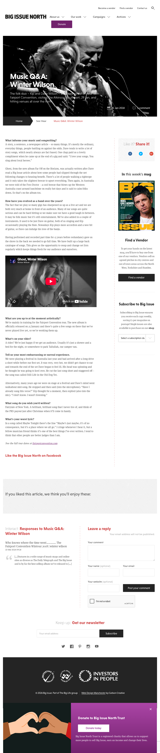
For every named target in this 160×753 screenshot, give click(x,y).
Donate (62, 24)
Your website (100, 581)
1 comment (143, 108)
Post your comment (139, 588)
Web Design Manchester (93, 693)
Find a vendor (126, 8)
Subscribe (111, 633)
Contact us (142, 8)
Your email (128, 566)
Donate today (93, 728)
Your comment (95, 542)
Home (19, 121)
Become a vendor (106, 8)
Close (150, 709)
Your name (99, 566)
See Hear (41, 121)
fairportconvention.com (44, 443)
